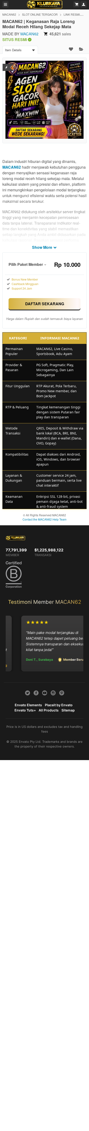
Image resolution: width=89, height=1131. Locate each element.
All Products (49, 710)
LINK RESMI (72, 14)
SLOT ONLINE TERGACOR (40, 14)
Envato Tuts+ (25, 710)
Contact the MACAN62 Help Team (44, 519)
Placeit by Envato (59, 705)
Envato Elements (28, 705)
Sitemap (68, 710)
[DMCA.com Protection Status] (6, 64)
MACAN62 (9, 14)
